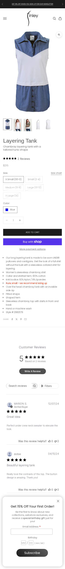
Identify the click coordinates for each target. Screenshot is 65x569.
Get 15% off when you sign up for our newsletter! (32, 4)
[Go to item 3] (27, 125)
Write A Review (33, 371)
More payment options (33, 249)
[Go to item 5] (48, 124)
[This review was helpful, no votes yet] (49, 441)
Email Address (32, 526)
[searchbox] (19, 385)
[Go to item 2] (17, 125)
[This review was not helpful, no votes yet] (55, 441)
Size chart (56, 173)
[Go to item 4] (37, 124)
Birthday (32, 537)
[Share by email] (25, 319)
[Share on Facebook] (12, 319)
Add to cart (32, 232)
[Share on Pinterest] (21, 319)
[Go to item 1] (7, 124)
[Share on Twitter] (16, 319)
